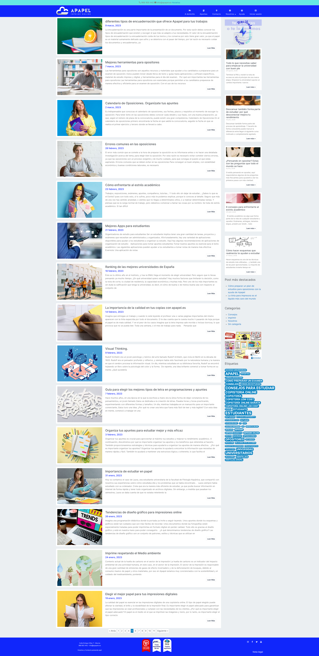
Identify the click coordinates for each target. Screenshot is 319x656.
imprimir (232, 318)
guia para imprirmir (232, 426)
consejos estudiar (251, 384)
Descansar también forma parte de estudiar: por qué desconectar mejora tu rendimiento (243, 113)
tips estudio (230, 449)
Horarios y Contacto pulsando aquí (90, 650)
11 (154, 630)
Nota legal (258, 652)
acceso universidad (235, 370)
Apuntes (203, 14)
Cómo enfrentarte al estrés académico (132, 185)
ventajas (242, 456)
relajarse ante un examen (245, 443)
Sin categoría (234, 324)
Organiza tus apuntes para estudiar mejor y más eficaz (144, 430)
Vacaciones (229, 456)
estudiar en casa (232, 420)
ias (243, 426)
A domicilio (190, 14)
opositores (234, 439)
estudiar (230, 417)
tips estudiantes (251, 446)
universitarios (238, 453)
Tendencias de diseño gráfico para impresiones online (143, 512)
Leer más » (251, 87)
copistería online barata (242, 402)
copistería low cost (239, 399)
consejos (232, 384)
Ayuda (242, 14)
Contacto (216, 14)
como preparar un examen (243, 380)
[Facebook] (252, 642)
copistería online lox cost (241, 406)
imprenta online (252, 426)
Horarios (176, 2)
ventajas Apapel (234, 460)
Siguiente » (162, 631)
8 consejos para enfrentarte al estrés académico (242, 208)
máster (228, 436)
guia (244, 423)
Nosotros (232, 321)
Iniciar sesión (256, 14)
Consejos (232, 314)
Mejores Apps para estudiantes (127, 226)
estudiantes (238, 413)
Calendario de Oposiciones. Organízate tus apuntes (141, 103)
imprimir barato (233, 433)
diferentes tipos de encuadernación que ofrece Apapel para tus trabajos (156, 21)
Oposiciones (249, 436)
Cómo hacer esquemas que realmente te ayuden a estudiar (243, 252)
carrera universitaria (233, 377)
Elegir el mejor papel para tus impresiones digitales (141, 594)
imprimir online (251, 433)
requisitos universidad (234, 446)
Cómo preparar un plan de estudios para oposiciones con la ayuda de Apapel (244, 289)
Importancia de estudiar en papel (128, 471)
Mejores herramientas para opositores (132, 62)
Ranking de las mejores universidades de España (139, 267)
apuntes (245, 374)
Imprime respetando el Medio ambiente (133, 553)
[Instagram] (248, 642)
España (228, 409)
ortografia (250, 439)
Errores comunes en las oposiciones (130, 144)
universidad (245, 449)
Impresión (229, 429)
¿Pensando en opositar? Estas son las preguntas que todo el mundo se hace (242, 163)
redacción (229, 443)
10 (149, 630)
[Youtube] (261, 642)
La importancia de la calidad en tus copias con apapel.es (145, 308)
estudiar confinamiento (246, 417)
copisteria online (241, 392)
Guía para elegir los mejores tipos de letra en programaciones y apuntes (156, 389)
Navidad (237, 436)
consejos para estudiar (249, 388)
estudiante (240, 409)
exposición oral (231, 423)
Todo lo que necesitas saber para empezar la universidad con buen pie (241, 66)
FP (240, 423)
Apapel (232, 374)
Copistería (233, 396)
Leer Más (211, 48)
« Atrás (112, 631)
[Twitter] (257, 642)
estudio (244, 420)
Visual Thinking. (116, 348)
